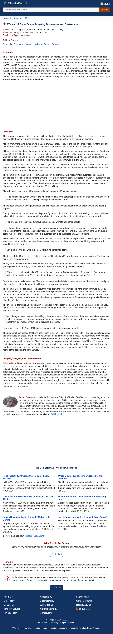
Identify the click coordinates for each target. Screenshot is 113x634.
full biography (57, 414)
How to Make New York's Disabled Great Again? (82, 517)
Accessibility (46, 596)
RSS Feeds (84, 609)
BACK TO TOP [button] (56, 587)
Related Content (51, 44)
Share (58, 553)
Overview (18, 44)
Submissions (82, 596)
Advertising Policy (48, 609)
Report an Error (83, 605)
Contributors (46, 612)
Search (104, 9)
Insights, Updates (33, 44)
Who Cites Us (46, 605)
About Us (8, 596)
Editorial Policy (47, 601)
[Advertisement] (56, 105)
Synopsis (7, 44)
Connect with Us (84, 601)
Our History (9, 601)
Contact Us (9, 605)
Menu (105, 3)
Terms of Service (12, 609)
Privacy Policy (11, 612)
